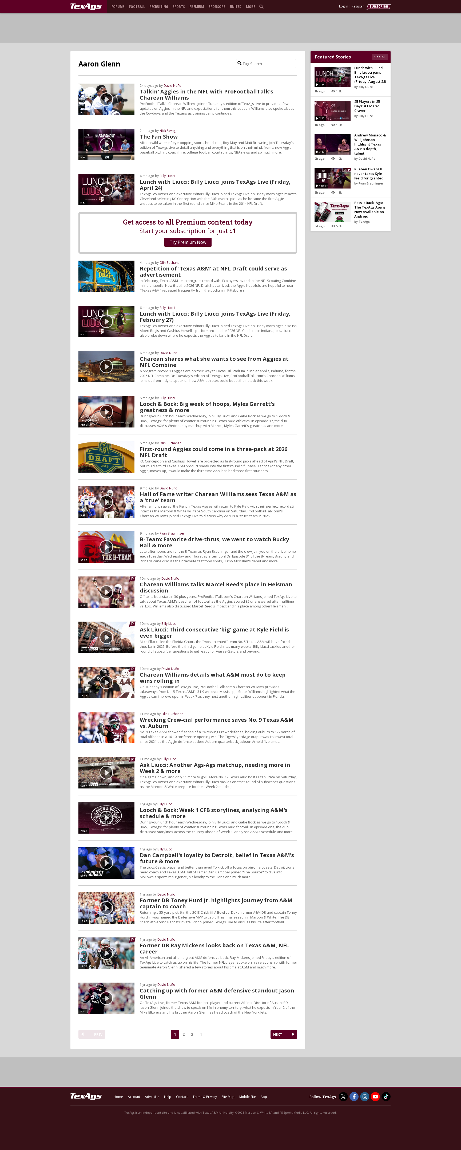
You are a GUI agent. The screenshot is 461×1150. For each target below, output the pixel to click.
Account (134, 1096)
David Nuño (172, 85)
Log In (343, 6)
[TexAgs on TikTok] (386, 1096)
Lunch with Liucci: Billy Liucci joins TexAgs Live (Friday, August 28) (370, 74)
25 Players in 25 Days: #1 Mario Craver (367, 106)
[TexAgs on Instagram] (364, 1096)
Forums (118, 6)
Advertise (152, 1096)
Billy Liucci (167, 176)
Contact (182, 1096)
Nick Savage (168, 130)
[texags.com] (86, 6)
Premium (196, 6)
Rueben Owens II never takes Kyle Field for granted (369, 173)
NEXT (277, 1034)
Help (167, 1096)
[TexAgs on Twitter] (343, 1096)
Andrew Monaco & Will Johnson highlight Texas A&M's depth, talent (370, 144)
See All (379, 56)
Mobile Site (247, 1096)
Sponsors (217, 6)
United (235, 6)
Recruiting (158, 6)
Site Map (228, 1096)
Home (118, 1096)
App (264, 1096)
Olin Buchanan (170, 262)
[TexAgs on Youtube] (375, 1096)
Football (137, 6)
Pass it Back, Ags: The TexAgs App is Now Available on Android (370, 209)
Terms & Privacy (205, 1096)
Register (358, 6)
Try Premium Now (188, 242)
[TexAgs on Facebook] (354, 1096)
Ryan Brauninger (172, 533)
